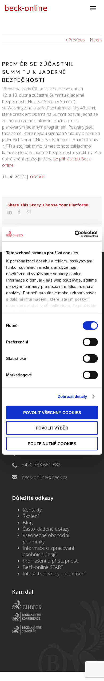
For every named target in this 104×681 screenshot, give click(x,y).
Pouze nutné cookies (52, 443)
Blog (28, 522)
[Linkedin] (9, 212)
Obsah (37, 176)
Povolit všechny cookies (52, 412)
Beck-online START (43, 567)
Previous (76, 40)
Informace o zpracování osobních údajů (48, 551)
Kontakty (32, 510)
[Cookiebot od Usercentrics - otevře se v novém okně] (75, 234)
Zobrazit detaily (72, 396)
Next (94, 40)
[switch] (90, 342)
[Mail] (29, 212)
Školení (31, 516)
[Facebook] (19, 212)
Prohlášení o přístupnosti (50, 560)
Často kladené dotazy (46, 529)
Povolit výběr (52, 428)
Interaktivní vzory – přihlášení (54, 573)
